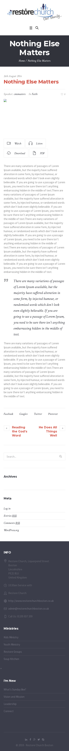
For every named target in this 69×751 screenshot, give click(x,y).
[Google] (34, 739)
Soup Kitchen (11, 659)
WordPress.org (11, 530)
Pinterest (53, 414)
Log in (7, 509)
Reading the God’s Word (19, 431)
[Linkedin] (26, 739)
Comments (12, 523)
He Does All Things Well (48, 431)
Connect (9, 711)
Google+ (23, 414)
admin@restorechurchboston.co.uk (28, 608)
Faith (34, 94)
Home (22, 61)
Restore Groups (13, 651)
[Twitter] (39, 739)
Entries (10, 516)
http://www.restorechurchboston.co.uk (31, 601)
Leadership (10, 704)
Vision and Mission (14, 696)
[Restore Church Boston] (34, 12)
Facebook (8, 414)
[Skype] (43, 739)
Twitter (38, 414)
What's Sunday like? (15, 689)
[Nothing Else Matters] (34, 117)
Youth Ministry (12, 644)
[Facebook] (30, 739)
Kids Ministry (11, 637)
